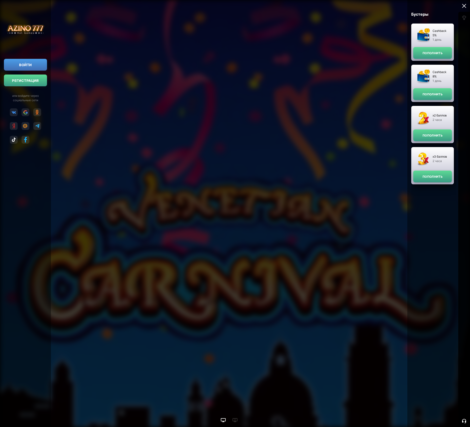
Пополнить (433, 53)
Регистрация (25, 80)
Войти (25, 65)
